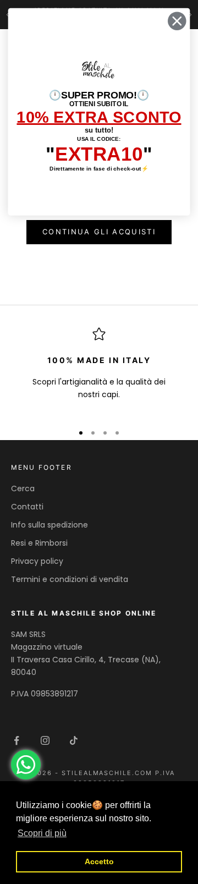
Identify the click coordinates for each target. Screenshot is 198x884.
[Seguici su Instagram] (45, 740)
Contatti (27, 506)
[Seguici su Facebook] (16, 740)
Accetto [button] (99, 861)
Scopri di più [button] (42, 833)
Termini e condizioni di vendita (69, 579)
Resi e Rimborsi (39, 542)
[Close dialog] (176, 21)
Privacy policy (37, 561)
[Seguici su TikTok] (73, 740)
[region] (99, 370)
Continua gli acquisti (99, 231)
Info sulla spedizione (49, 524)
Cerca (23, 488)
